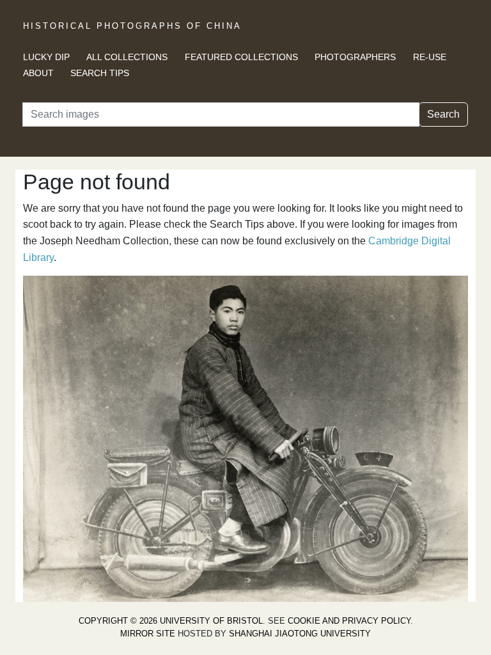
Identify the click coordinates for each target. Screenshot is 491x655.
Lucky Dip (46, 57)
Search (443, 114)
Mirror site (147, 633)
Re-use (429, 57)
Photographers (355, 57)
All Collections (127, 57)
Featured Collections (241, 57)
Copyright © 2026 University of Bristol (171, 621)
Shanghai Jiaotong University (300, 633)
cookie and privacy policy (349, 621)
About (38, 73)
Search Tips (99, 73)
